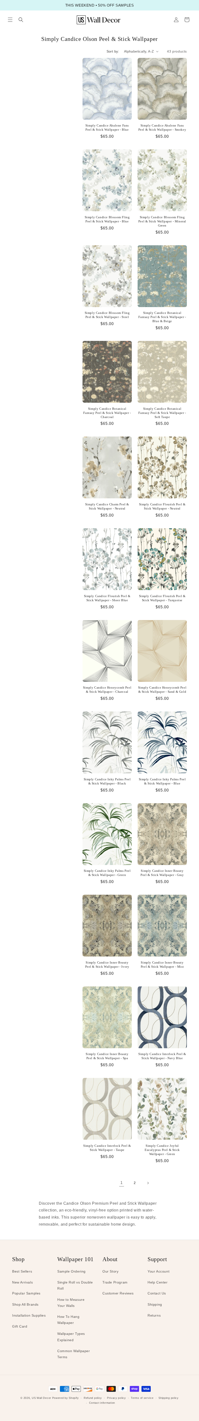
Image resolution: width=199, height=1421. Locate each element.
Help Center (158, 1282)
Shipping (155, 1304)
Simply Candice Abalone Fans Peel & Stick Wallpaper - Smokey (162, 127)
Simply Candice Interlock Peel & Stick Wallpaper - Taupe (107, 1148)
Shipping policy (168, 1397)
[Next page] (147, 1183)
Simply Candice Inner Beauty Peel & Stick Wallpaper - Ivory (107, 964)
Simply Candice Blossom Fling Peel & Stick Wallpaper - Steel (107, 315)
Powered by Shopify (65, 1397)
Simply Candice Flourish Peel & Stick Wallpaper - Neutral (162, 506)
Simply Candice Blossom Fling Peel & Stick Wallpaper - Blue (107, 219)
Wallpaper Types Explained (71, 1337)
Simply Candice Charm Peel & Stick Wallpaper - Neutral (107, 506)
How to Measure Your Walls (70, 1303)
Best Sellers (22, 1271)
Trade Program (115, 1282)
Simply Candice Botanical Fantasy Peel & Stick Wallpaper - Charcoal (107, 413)
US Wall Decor (41, 1397)
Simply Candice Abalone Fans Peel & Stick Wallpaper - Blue (107, 127)
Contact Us (157, 1293)
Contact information (102, 1402)
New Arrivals (22, 1282)
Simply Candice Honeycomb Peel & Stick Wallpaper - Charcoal (107, 689)
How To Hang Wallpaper (68, 1320)
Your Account (158, 1271)
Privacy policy (116, 1397)
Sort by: (113, 51)
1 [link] (121, 1183)
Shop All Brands (25, 1304)
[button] (10, 19)
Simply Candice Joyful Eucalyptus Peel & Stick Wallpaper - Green (162, 1150)
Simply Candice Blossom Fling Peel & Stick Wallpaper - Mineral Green (162, 221)
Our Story (110, 1271)
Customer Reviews (118, 1293)
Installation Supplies (29, 1315)
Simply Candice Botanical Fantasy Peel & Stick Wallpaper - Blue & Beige (162, 317)
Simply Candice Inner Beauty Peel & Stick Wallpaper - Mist (162, 964)
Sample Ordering (71, 1271)
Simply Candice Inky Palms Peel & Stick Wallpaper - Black (107, 781)
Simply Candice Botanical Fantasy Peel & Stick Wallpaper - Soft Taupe (162, 413)
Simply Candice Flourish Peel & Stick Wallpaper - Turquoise (162, 598)
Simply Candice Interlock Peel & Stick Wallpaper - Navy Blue (162, 1056)
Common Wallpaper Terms (73, 1354)
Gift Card (19, 1326)
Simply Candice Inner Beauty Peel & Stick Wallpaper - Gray (162, 873)
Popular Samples (26, 1293)
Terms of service (142, 1397)
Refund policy (93, 1397)
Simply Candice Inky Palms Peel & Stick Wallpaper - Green (107, 873)
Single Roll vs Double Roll (75, 1285)
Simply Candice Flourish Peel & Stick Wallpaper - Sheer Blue (107, 598)
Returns (154, 1315)
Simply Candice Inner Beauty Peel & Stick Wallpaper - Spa (107, 1056)
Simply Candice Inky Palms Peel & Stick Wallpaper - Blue (162, 781)
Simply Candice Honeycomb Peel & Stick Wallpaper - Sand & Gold (162, 689)
